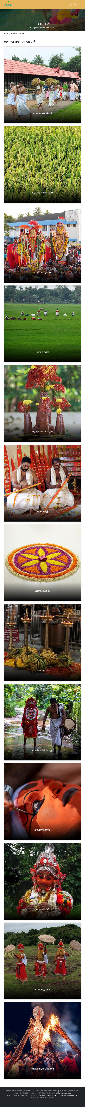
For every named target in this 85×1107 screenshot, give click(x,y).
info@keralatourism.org (62, 1093)
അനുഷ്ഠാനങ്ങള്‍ (17, 34)
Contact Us (73, 1095)
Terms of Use (51, 1095)
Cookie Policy (63, 1095)
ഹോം (6, 34)
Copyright (41, 1095)
